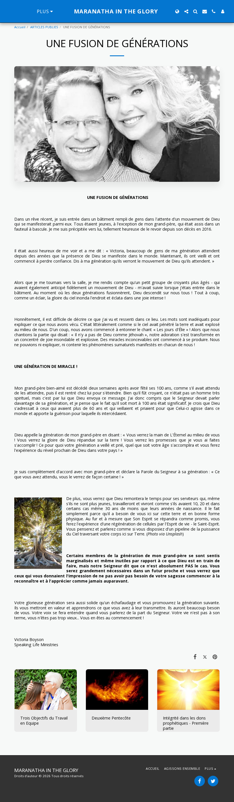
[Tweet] (205, 656)
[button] (186, 11)
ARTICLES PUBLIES (44, 27)
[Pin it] (215, 656)
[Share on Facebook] (195, 656)
